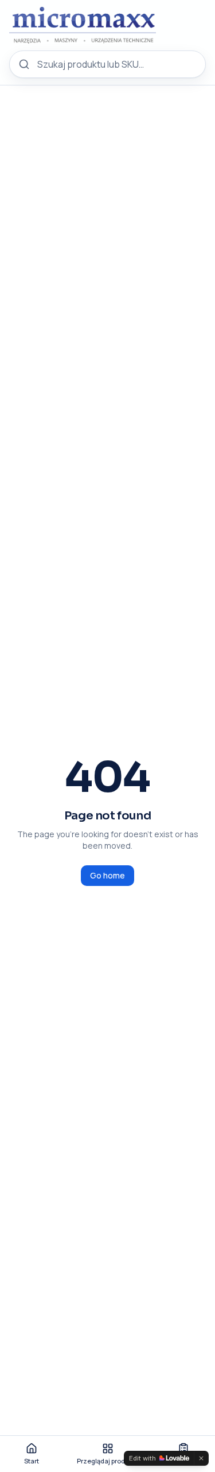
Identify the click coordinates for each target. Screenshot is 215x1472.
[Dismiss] (201, 1458)
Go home (107, 875)
